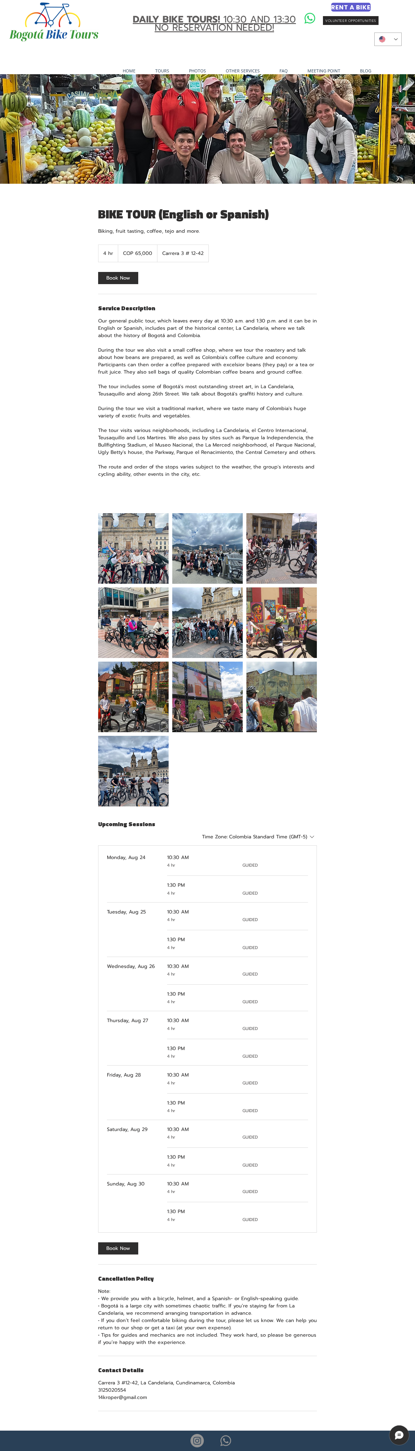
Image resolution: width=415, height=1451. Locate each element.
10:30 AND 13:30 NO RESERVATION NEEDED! (214, 23)
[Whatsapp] (310, 18)
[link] (118, 278)
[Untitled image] (133, 548)
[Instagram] (197, 1440)
